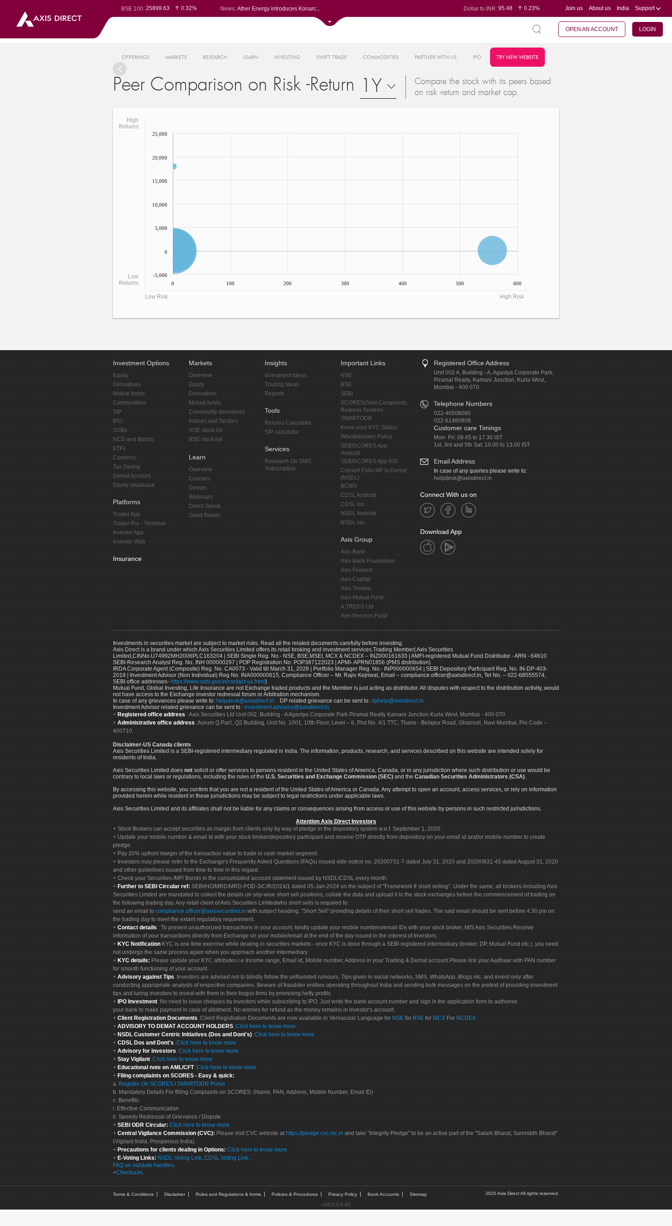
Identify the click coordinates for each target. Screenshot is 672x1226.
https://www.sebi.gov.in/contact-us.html (218, 681)
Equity (120, 375)
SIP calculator (282, 432)
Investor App (128, 532)
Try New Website (517, 57)
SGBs (120, 430)
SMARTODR (356, 418)
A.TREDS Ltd (357, 606)
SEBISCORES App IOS (369, 461)
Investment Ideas (286, 375)
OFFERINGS (135, 57)
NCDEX (466, 1018)
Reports (274, 393)
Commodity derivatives (217, 412)
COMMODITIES (381, 57)
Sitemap (418, 1194)
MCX (439, 1018)
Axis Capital (355, 579)
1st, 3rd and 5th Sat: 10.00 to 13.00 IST (482, 445)
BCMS (349, 486)
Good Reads (204, 515)
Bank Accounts (383, 1194)
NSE (346, 375)
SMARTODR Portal (201, 1084)
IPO (477, 57)
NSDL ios (352, 522)
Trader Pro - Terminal (139, 523)
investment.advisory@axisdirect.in (287, 707)
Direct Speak (205, 506)
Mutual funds (129, 393)
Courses (199, 478)
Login (647, 29)
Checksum (129, 1172)
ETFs (119, 448)
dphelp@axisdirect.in (397, 701)
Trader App (126, 514)
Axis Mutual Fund (362, 597)
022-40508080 (452, 413)
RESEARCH (215, 57)
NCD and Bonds (133, 439)
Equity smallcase (134, 485)
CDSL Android (358, 495)
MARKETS (176, 57)
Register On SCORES (145, 1084)
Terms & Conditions (133, 1194)
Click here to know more (266, 1026)
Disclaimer (174, 1194)
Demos (198, 488)
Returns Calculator (288, 423)
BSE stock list (205, 439)
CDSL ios (352, 504)
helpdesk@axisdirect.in (463, 478)
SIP (117, 412)
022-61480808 (452, 420)
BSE (346, 384)
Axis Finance (357, 570)
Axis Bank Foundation (368, 561)
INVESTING (287, 57)
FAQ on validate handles (143, 1165)
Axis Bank (353, 552)
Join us (574, 8)
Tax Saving (126, 467)
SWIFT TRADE (331, 57)
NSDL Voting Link (180, 1158)
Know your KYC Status (369, 427)
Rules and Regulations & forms (228, 1194)
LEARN (250, 57)
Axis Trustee (356, 588)
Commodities (129, 403)
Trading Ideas (282, 384)
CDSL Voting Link (226, 1158)
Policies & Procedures (295, 1194)
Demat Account (131, 476)
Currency (124, 457)
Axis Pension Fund (364, 616)
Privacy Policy (342, 1194)
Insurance (127, 558)
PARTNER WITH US (436, 57)
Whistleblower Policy (366, 436)
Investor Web (129, 541)
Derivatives (127, 384)
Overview (200, 375)
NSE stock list (206, 430)
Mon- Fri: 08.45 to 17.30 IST (468, 437)
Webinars (201, 497)
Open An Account (591, 29)
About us (600, 8)
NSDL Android (358, 513)
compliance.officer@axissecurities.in (200, 911)
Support (645, 8)
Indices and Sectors (213, 421)
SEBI (347, 393)
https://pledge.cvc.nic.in (314, 1133)
